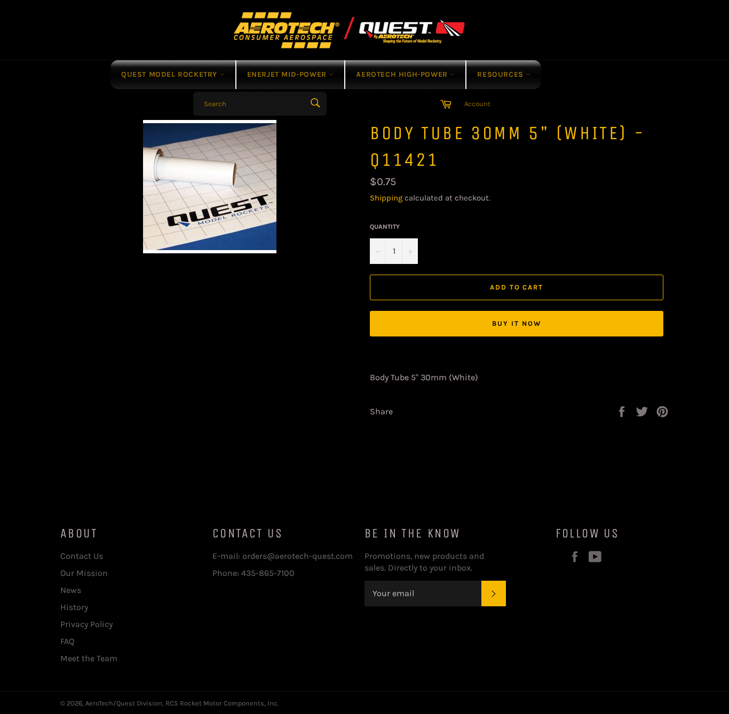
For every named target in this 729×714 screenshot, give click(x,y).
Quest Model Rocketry (170, 74)
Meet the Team (88, 658)
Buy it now (516, 323)
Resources (501, 74)
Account (477, 104)
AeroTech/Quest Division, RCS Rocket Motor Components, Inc (181, 703)
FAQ (67, 641)
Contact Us (81, 556)
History (74, 607)
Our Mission (84, 573)
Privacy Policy (86, 624)
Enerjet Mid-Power (288, 74)
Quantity (385, 226)
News (70, 590)
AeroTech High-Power (403, 74)
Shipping (386, 198)
